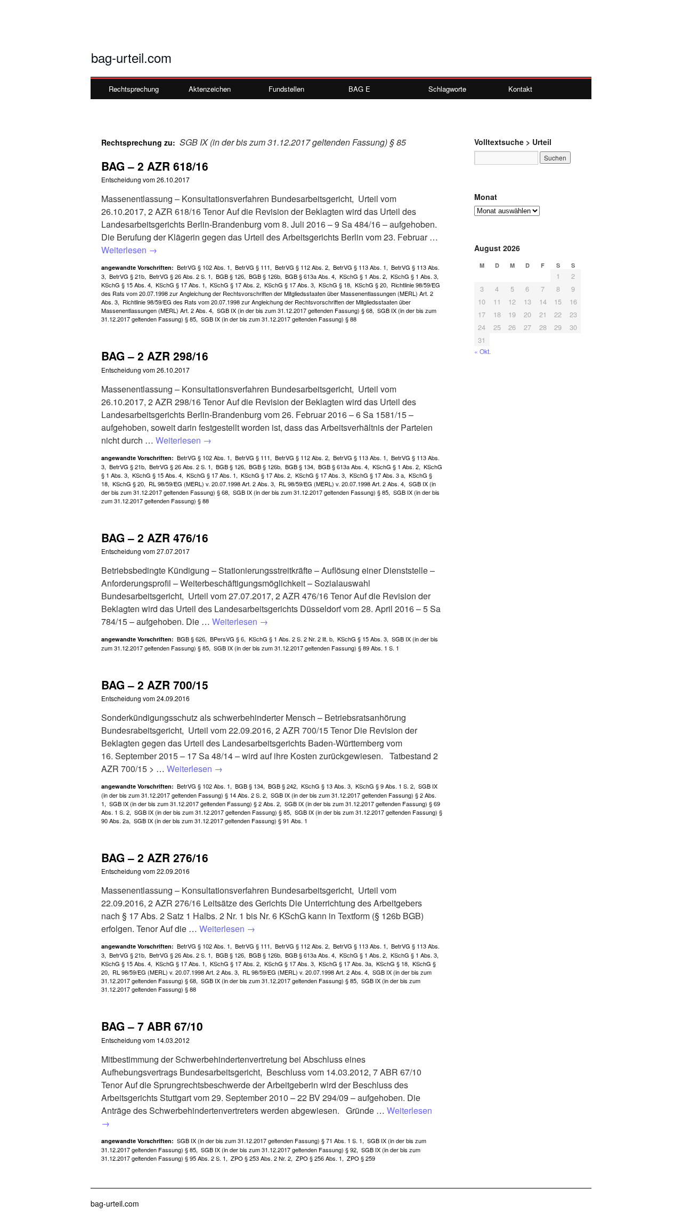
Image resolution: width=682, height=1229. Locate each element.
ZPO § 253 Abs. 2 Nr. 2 (261, 1158)
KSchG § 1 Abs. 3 (414, 276)
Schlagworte (447, 89)
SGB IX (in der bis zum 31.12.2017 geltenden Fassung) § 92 (278, 1149)
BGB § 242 (282, 786)
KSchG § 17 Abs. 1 (180, 284)
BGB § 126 (230, 276)
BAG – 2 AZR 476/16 (154, 537)
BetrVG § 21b (126, 276)
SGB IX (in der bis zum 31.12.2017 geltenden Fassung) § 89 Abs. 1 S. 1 (306, 648)
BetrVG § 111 (252, 267)
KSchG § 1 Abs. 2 (362, 276)
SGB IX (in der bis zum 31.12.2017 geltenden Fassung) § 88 (278, 319)
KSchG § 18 (334, 284)
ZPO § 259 (361, 1158)
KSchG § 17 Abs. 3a (345, 963)
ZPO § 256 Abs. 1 (319, 1158)
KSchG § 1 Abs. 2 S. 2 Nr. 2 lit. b (290, 638)
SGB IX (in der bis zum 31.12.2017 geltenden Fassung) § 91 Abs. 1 (220, 820)
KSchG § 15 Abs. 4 (126, 284)
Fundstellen (286, 89)
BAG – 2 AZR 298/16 (154, 356)
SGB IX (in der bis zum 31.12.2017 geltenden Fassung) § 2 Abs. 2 (194, 803)
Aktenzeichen (210, 89)
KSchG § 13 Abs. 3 (326, 786)
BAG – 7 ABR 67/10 (152, 1026)
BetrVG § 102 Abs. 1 (203, 267)
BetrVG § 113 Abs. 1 (359, 267)
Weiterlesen (129, 250)
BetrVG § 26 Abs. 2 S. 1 (180, 276)
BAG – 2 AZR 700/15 (154, 685)
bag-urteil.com (131, 57)
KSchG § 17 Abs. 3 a (377, 475)
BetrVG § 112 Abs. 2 (301, 267)
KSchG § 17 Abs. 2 (234, 284)
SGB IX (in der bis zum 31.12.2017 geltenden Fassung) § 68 (294, 310)
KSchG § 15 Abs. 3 (362, 638)
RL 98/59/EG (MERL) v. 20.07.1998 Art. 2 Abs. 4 (341, 483)
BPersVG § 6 (227, 638)
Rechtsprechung (134, 89)
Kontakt (520, 89)
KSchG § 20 (370, 284)
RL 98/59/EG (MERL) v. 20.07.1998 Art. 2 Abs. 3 (211, 483)
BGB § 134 (299, 466)
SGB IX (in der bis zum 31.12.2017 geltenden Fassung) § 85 (310, 492)
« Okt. (482, 351)
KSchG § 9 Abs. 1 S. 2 (384, 786)
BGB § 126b (264, 276)
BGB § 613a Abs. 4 (310, 276)
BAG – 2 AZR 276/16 (154, 857)
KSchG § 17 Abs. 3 (289, 284)
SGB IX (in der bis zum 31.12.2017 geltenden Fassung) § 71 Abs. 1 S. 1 (269, 1140)
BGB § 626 (191, 638)
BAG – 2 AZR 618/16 (154, 166)
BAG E (359, 89)
